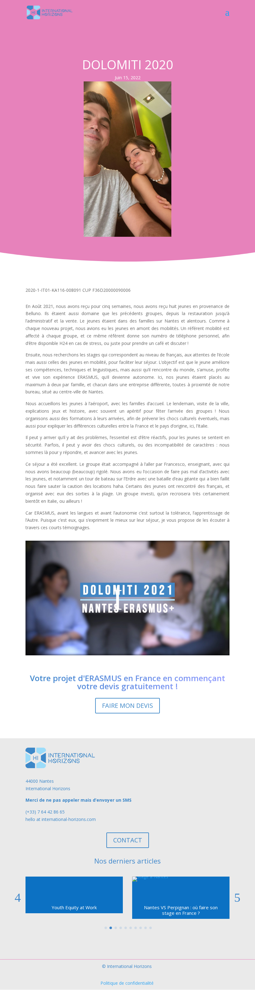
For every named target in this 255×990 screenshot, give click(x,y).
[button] (237, 897)
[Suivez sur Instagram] (121, 942)
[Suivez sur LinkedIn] (146, 942)
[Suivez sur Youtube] (134, 942)
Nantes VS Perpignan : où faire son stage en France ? (74, 910)
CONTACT (127, 840)
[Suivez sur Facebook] (96, 942)
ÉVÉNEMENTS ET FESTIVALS (181, 907)
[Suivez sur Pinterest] (159, 942)
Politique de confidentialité (127, 983)
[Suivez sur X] (109, 942)
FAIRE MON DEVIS (127, 705)
